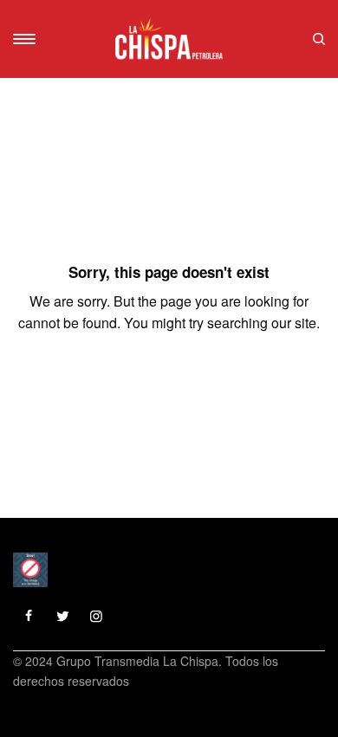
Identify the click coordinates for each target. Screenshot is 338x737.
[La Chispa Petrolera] (168, 39)
